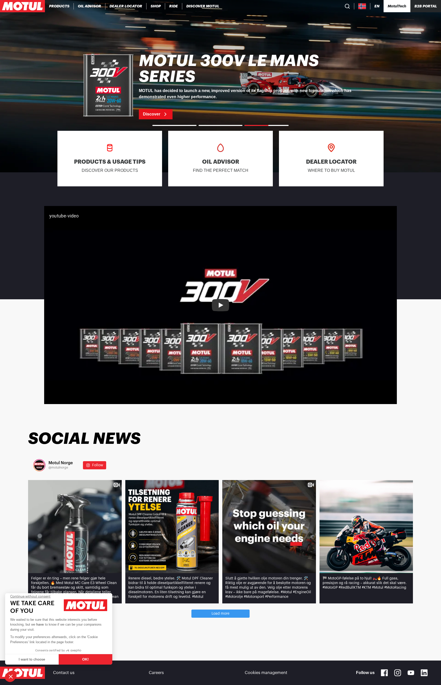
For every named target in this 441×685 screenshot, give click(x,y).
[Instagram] (397, 672)
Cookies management (266, 673)
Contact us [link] (64, 673)
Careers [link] (156, 673)
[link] (155, 6)
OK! (85, 659)
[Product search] (347, 6)
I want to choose (32, 659)
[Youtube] (410, 672)
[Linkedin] (424, 672)
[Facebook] (384, 672)
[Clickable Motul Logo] (22, 6)
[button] (11, 676)
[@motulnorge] (39, 465)
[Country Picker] (362, 6)
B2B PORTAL (425, 6)
